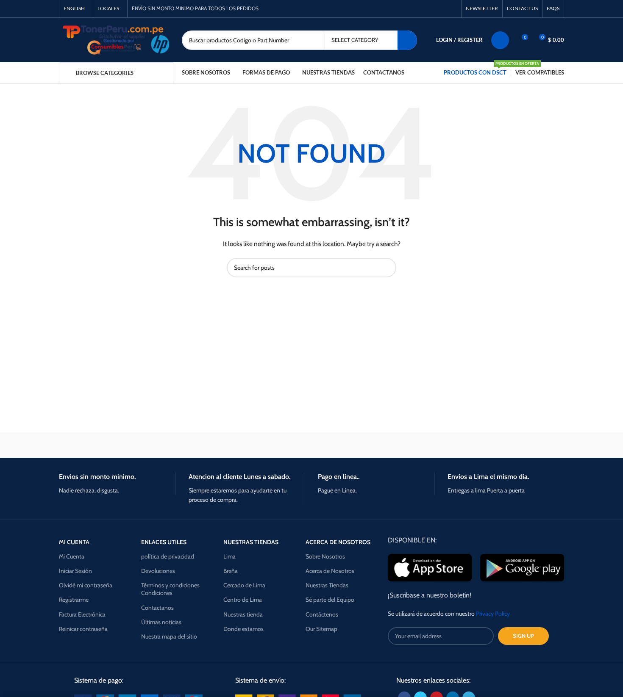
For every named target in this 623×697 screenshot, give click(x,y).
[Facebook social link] (413, 8)
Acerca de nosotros (338, 542)
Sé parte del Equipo (330, 599)
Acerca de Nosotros (330, 571)
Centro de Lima (242, 599)
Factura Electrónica (82, 614)
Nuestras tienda (243, 614)
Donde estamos (243, 629)
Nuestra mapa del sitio (169, 636)
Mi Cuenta (71, 556)
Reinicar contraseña (83, 629)
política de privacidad (167, 556)
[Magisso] (167, 445)
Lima (229, 556)
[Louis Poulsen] (239, 445)
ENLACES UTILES (163, 542)
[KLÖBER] (311, 445)
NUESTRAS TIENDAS (250, 542)
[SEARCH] (407, 40)
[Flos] (528, 445)
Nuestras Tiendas (327, 585)
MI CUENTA (74, 542)
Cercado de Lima (244, 585)
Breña (230, 571)
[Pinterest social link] (432, 8)
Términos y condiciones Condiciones (170, 589)
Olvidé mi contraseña (85, 585)
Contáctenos (322, 614)
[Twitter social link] (423, 8)
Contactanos (157, 607)
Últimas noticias (161, 622)
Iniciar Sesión (75, 571)
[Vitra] (95, 445)
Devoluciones (158, 571)
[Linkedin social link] (442, 8)
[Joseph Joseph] (384, 445)
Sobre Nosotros (325, 556)
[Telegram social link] (452, 8)
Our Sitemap (321, 629)
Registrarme (74, 599)
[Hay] (456, 445)
